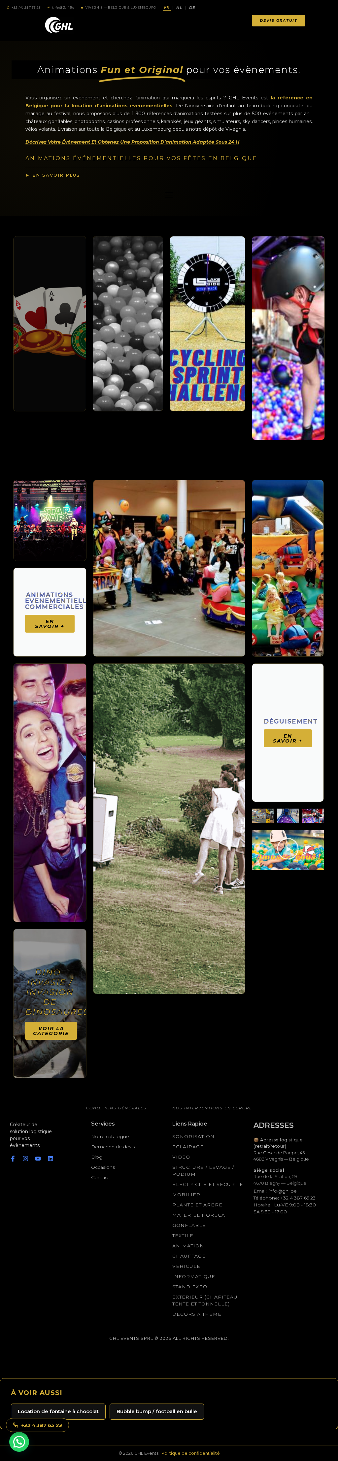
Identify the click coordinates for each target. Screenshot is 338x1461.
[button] (288, 850)
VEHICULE (186, 1266)
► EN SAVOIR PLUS (52, 175)
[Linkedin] (50, 1159)
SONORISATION (193, 1136)
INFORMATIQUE (193, 1276)
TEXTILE (182, 1235)
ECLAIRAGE (188, 1147)
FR (167, 7)
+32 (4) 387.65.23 (24, 7)
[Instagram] (25, 1159)
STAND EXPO (189, 1287)
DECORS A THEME (196, 1314)
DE (192, 7)
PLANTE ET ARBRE (197, 1205)
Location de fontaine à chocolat (58, 1411)
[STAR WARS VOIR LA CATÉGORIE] (49, 520)
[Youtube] (38, 1159)
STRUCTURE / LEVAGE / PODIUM (203, 1170)
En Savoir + (49, 623)
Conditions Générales (116, 1108)
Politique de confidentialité (190, 1453)
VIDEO (181, 1157)
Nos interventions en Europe (212, 1108)
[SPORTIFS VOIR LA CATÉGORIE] (207, 323)
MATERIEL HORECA (198, 1215)
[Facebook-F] (13, 1159)
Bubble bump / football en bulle (157, 1411)
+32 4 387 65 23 (41, 1425)
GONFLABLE (189, 1225)
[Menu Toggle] (169, 18)
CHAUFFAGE (189, 1256)
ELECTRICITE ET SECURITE (207, 1184)
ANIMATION (188, 1246)
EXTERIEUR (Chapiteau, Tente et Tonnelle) (205, 1300)
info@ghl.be (60, 7)
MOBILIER (186, 1195)
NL (179, 7)
